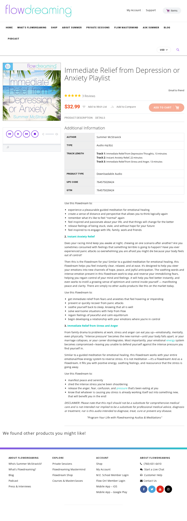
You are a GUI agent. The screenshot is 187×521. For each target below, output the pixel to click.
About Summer (72, 27)
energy (170, 340)
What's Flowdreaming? (22, 469)
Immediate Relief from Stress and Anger (92, 325)
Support (151, 10)
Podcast (13, 38)
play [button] (18, 134)
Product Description (78, 117)
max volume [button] (56, 134)
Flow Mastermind (126, 27)
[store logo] (39, 11)
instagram (168, 489)
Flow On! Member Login (110, 480)
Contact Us (150, 480)
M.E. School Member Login (112, 475)
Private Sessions (98, 27)
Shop (54, 27)
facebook (143, 489)
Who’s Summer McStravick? (25, 463)
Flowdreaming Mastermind (68, 469)
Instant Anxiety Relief (81, 236)
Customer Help (152, 475)
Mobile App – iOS (106, 486)
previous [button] (9, 134)
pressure (122, 388)
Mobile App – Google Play (111, 492)
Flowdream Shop (62, 475)
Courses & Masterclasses (67, 480)
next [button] (26, 134)
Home (9, 27)
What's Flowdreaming (31, 27)
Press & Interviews (20, 486)
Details (100, 117)
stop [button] (35, 134)
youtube (160, 489)
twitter (152, 489)
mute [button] (43, 134)
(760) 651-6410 (152, 463)
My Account (134, 10)
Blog (167, 27)
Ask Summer (151, 27)
